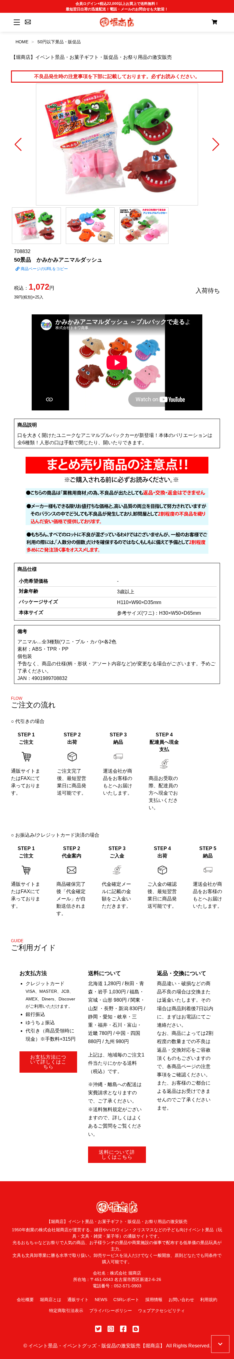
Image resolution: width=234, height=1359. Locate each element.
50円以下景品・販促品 (59, 41)
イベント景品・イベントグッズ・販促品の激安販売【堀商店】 (96, 1345)
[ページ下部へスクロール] (220, 1344)
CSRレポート (126, 1299)
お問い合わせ (181, 1299)
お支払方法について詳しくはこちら (48, 1061)
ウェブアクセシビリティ (161, 1310)
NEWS (101, 1299)
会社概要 (25, 1299)
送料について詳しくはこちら (117, 1155)
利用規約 (208, 1299)
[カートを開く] (214, 22)
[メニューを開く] (16, 22)
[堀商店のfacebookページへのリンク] (123, 1329)
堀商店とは (50, 1299)
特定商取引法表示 (66, 1310)
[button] (18, 144)
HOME (22, 41)
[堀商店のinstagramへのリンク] (111, 1329)
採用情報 (153, 1299)
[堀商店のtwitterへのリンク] (98, 1329)
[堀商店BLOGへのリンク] (136, 1329)
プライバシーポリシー (110, 1310)
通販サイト (78, 1299)
